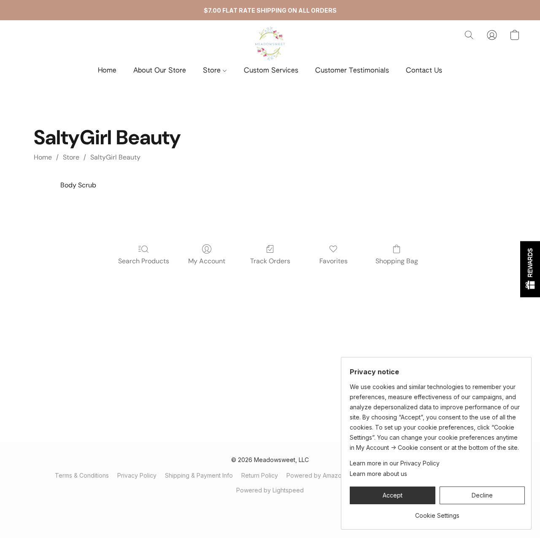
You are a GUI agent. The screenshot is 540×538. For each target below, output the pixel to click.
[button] (270, 43)
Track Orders (270, 261)
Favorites (333, 261)
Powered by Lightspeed (270, 490)
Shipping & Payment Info (199, 475)
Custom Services (271, 71)
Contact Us (424, 71)
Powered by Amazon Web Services (336, 475)
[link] (437, 512)
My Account (206, 261)
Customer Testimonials (352, 71)
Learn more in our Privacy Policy (395, 463)
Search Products (143, 261)
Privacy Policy (137, 475)
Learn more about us (378, 473)
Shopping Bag (396, 261)
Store (213, 71)
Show (530, 269)
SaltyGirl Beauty (115, 157)
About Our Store (159, 71)
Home (107, 71)
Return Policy (259, 475)
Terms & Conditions (82, 475)
